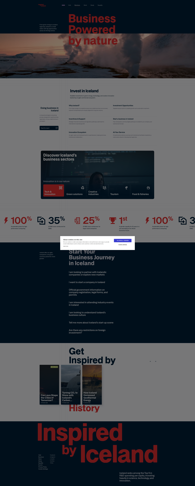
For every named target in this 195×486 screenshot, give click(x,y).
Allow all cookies (123, 240)
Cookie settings (123, 244)
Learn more (65, 246)
